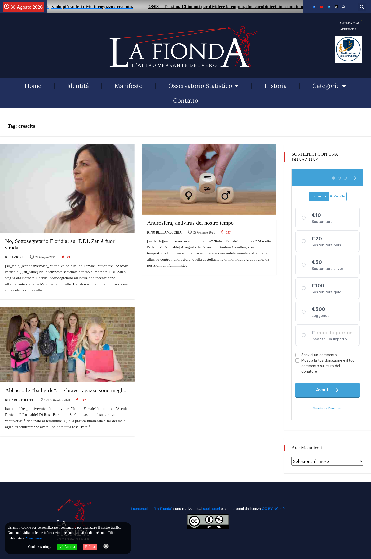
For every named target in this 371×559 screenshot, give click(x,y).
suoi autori (212, 509)
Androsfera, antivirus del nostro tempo (190, 223)
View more (34, 538)
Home (33, 86)
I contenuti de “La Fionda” (151, 509)
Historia (275, 86)
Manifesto (129, 86)
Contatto (185, 100)
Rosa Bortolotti (20, 400)
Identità (78, 86)
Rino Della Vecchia (164, 232)
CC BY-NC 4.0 (273, 509)
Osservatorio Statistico (200, 86)
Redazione (14, 257)
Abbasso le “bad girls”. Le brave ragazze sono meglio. (66, 390)
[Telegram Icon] (329, 7)
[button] (362, 7)
